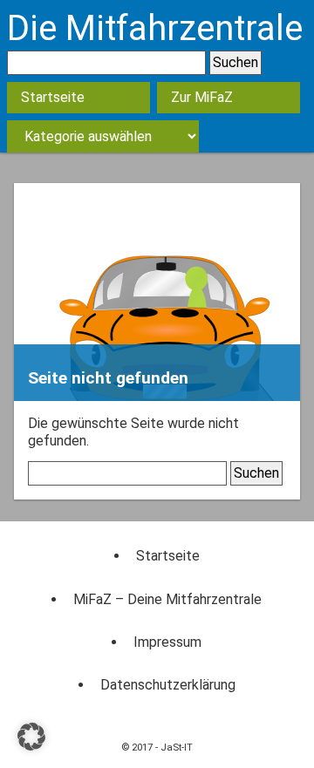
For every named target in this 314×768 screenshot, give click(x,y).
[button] (31, 736)
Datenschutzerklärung (168, 684)
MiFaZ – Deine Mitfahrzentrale (167, 599)
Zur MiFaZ (202, 97)
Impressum (167, 642)
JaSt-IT (176, 747)
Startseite (53, 97)
